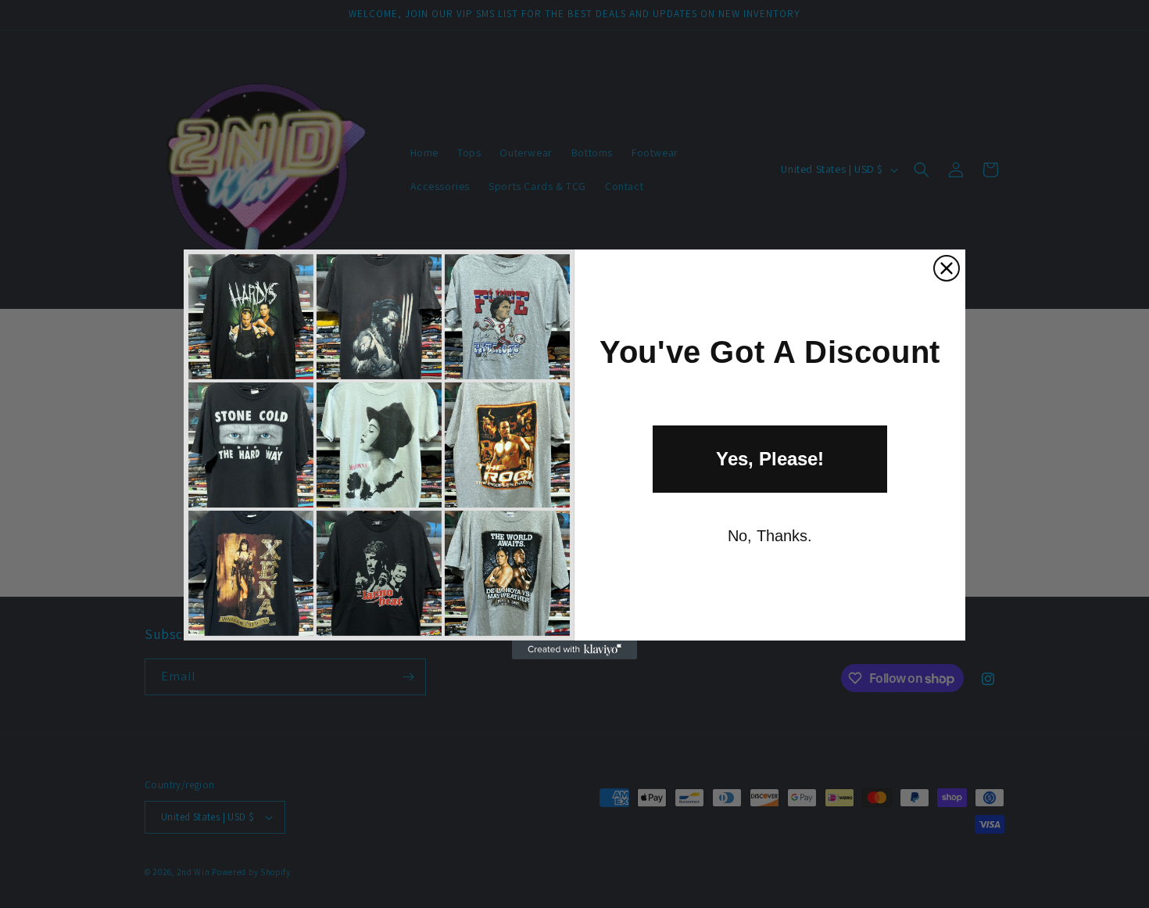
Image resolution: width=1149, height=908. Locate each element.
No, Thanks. (770, 535)
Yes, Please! (770, 458)
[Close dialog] (946, 268)
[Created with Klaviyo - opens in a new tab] (574, 650)
